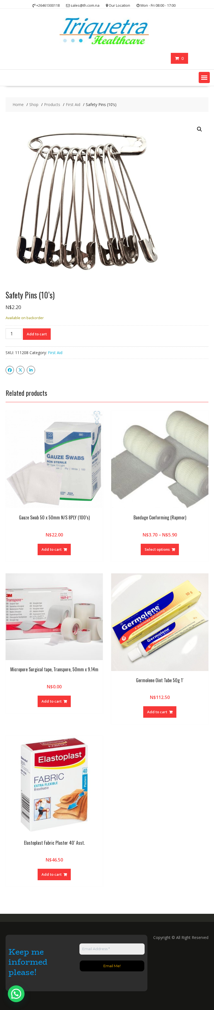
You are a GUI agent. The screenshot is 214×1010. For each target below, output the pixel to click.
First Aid (55, 352)
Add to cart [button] (52, 549)
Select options (157, 549)
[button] (204, 77)
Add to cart (37, 333)
